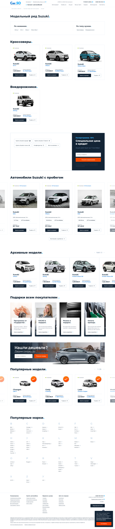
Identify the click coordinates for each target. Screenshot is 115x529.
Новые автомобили (30, 498)
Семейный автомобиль (15, 498)
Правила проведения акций (29, 524)
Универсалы (45, 503)
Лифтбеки (45, 501)
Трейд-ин (63, 4)
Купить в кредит (19, 75)
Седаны (44, 498)
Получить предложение (88, 159)
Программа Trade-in (15, 505)
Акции (70, 4)
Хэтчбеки (45, 500)
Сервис (86, 4)
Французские (62, 505)
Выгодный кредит (14, 503)
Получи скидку (41, 356)
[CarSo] (18, 3)
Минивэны (45, 512)
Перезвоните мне (98, 505)
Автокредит (55, 4)
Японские (61, 500)
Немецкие (61, 501)
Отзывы (102, 501)
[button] (95, 252)
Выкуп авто (78, 4)
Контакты (102, 4)
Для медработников (15, 501)
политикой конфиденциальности (82, 164)
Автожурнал (93, 4)
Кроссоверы (80, 30)
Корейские (61, 503)
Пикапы (44, 509)
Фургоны (45, 510)
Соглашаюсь (104, 523)
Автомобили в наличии (31, 500)
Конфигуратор (29, 501)
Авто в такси (29, 503)
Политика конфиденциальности (16, 524)
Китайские (61, 498)
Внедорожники (90, 30)
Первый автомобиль (15, 500)
